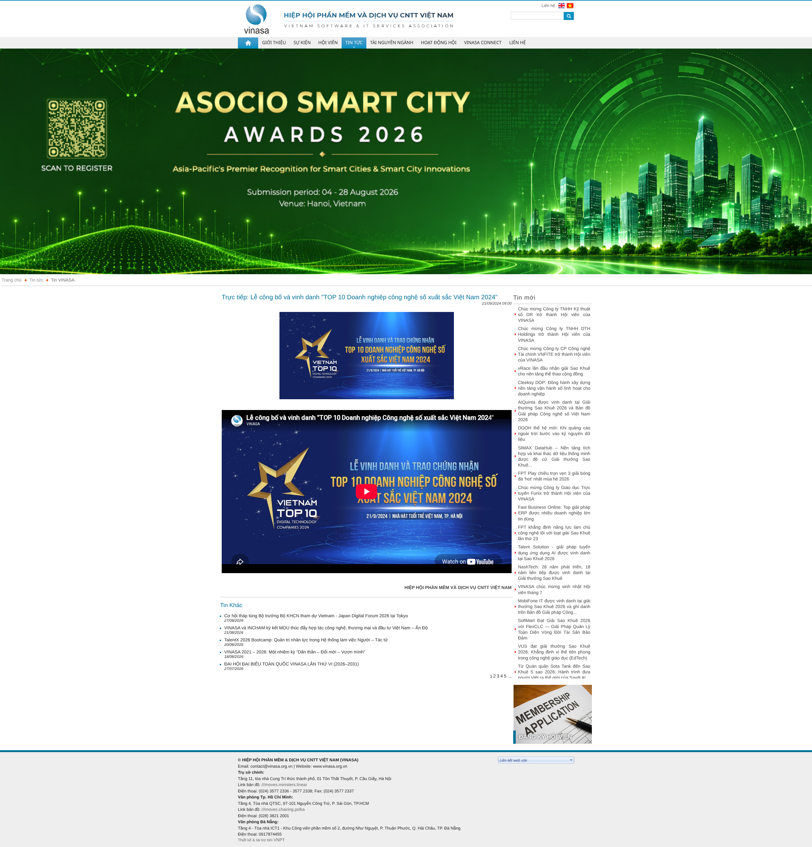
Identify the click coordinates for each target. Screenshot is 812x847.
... (510, 675)
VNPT (279, 839)
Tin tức (36, 279)
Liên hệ (548, 5)
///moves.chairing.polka (282, 809)
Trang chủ (12, 279)
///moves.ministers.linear (284, 784)
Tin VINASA (63, 279)
